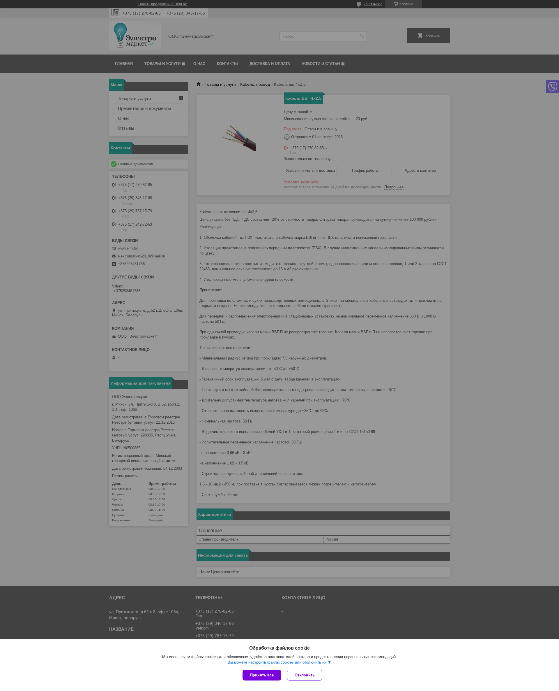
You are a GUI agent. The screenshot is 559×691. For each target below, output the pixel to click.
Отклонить (305, 675)
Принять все (262, 675)
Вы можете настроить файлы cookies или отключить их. (278, 662)
